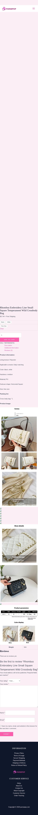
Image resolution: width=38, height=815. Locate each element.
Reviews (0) (8, 350)
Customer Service (19, 793)
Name (2, 713)
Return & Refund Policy (19, 765)
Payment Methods (19, 760)
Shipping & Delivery (19, 763)
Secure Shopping (19, 758)
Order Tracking (19, 795)
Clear (2, 329)
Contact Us (19, 788)
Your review (4, 684)
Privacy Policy (19, 753)
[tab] (21, 345)
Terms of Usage (19, 755)
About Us (19, 786)
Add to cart (9, 339)
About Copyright (19, 790)
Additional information (11, 348)
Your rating (4, 681)
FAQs (19, 783)
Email (2, 720)
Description (8, 345)
